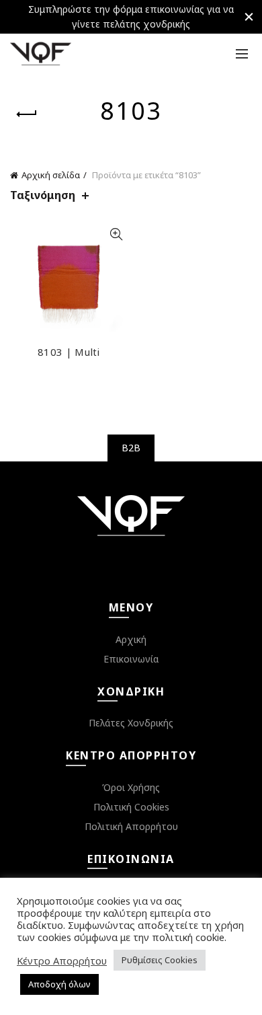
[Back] (27, 114)
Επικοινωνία (131, 658)
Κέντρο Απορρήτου (62, 960)
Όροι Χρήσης (131, 787)
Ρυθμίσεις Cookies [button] (160, 960)
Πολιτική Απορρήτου (131, 826)
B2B (131, 447)
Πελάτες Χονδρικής (131, 722)
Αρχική (131, 639)
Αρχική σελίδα (50, 175)
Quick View (116, 234)
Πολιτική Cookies (131, 806)
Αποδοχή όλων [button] (59, 984)
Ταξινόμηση (42, 195)
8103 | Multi (69, 352)
